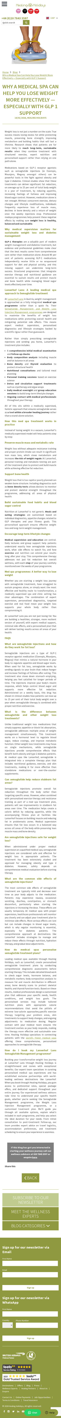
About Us (44, 1388)
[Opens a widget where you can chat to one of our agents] (50, 1413)
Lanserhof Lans (15, 298)
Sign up (30, 1287)
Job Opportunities (42, 1397)
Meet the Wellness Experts (30, 1214)
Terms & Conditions (11, 1400)
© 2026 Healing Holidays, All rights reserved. (21, 1406)
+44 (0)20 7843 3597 (14, 18)
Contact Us (7, 1397)
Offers (20, 1385)
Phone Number (22, 1320)
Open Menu (4, 4)
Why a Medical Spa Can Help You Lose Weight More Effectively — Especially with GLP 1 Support (27, 77)
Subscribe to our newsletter (30, 1200)
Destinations (7, 1385)
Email (4, 1270)
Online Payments (23, 1397)
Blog (15, 72)
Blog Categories (28, 1225)
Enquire (5, 1391)
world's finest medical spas (41, 1037)
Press (36, 1385)
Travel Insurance (30, 1400)
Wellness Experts (10, 1388)
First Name (7, 1258)
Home (5, 72)
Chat (34, 1412)
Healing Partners (28, 1388)
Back (31, 1178)
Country (5, 1320)
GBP (52, 18)
